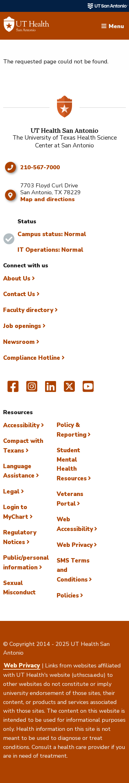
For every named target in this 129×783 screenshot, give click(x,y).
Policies (68, 596)
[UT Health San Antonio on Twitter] (69, 389)
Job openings (22, 326)
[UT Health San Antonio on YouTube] (88, 389)
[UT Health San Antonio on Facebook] (13, 389)
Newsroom (19, 342)
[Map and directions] (10, 195)
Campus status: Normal (52, 234)
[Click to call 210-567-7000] (10, 167)
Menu (116, 25)
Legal (11, 492)
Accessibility (21, 425)
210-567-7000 (40, 167)
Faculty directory (28, 310)
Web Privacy (75, 545)
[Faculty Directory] (26, 26)
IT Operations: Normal (50, 250)
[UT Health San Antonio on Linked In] (50, 389)
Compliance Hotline (31, 358)
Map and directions (47, 199)
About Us (16, 279)
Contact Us (19, 294)
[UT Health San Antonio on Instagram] (31, 389)
